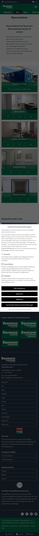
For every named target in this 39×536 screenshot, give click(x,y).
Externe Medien (8, 264)
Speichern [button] (19, 294)
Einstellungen (5, 250)
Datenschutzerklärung (7, 248)
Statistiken (7, 276)
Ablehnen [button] (19, 299)
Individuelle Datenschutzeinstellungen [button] (19, 305)
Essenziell (7, 254)
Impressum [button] (28, 309)
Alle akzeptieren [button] (19, 288)
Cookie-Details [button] (11, 309)
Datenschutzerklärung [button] (20, 309)
